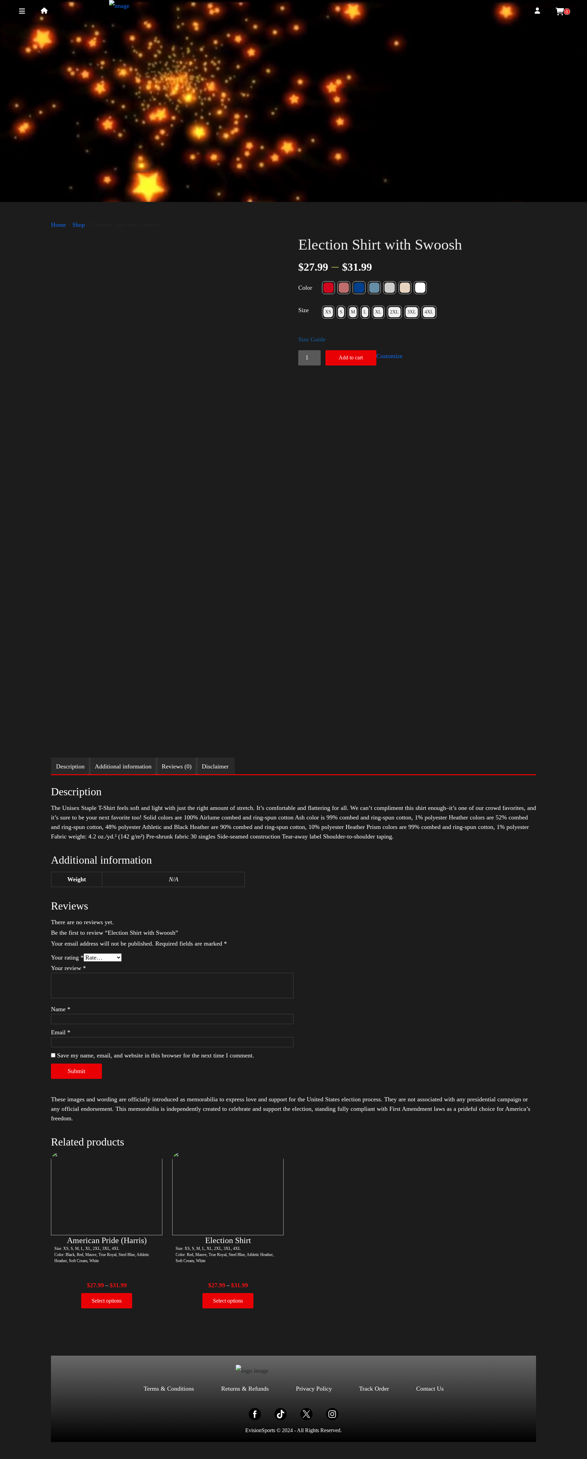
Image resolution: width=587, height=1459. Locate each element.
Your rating (67, 957)
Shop (78, 224)
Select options (107, 1301)
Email (60, 1032)
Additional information (123, 766)
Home (58, 224)
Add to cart (351, 357)
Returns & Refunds (245, 1388)
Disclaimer (215, 766)
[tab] (70, 766)
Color (305, 287)
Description (70, 766)
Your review (68, 968)
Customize (389, 356)
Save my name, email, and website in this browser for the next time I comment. (155, 1055)
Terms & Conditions (169, 1388)
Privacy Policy (314, 1388)
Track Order (374, 1388)
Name (60, 1009)
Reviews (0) (177, 766)
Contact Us (430, 1388)
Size (303, 310)
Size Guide (311, 339)
